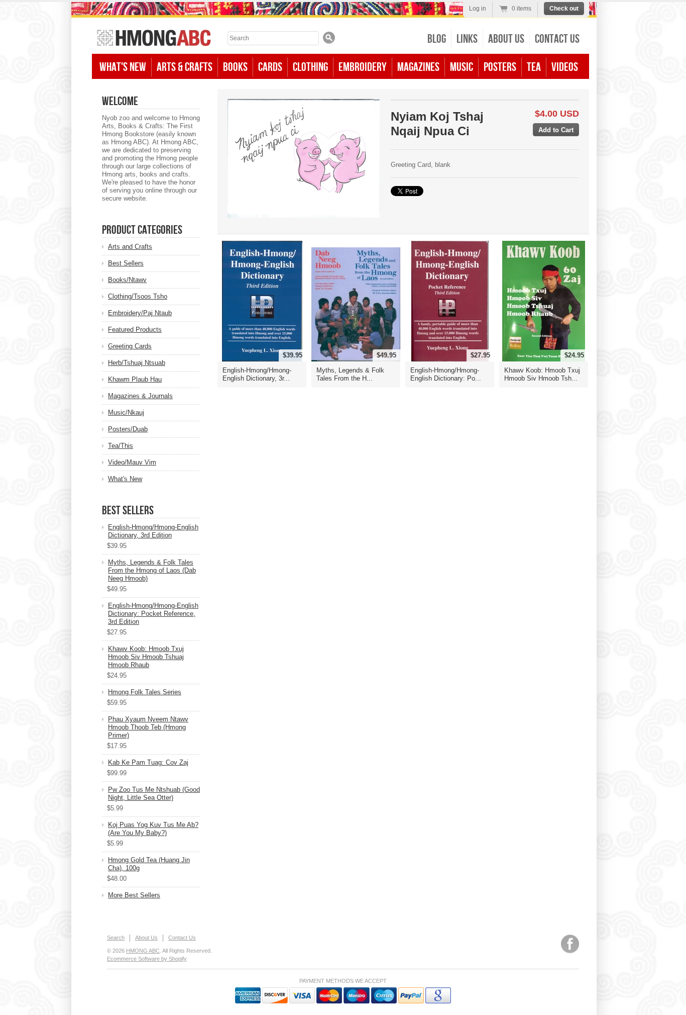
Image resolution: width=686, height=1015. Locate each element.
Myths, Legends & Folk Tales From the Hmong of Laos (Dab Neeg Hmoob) (152, 570)
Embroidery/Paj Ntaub (140, 313)
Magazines (418, 67)
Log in (477, 8)
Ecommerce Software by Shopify (147, 959)
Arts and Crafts (130, 246)
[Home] (154, 39)
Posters (500, 67)
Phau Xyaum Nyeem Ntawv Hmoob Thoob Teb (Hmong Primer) (148, 727)
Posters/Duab (128, 429)
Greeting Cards (130, 346)
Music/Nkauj (126, 412)
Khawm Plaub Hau (135, 379)
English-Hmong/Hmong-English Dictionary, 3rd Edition (153, 531)
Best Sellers (126, 263)
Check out (564, 8)
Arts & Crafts (184, 67)
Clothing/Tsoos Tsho (137, 296)
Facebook (570, 944)
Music (461, 67)
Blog (436, 39)
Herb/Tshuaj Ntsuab (136, 362)
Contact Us (557, 39)
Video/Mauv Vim (132, 462)
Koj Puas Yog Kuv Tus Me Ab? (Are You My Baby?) (153, 829)
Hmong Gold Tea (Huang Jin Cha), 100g (149, 864)
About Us (506, 39)
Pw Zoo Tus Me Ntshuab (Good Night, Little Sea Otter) (154, 793)
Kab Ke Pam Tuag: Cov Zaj (148, 762)
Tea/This (120, 445)
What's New (122, 67)
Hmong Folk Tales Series (144, 692)
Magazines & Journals (140, 396)
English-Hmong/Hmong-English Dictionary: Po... (445, 374)
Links (467, 39)
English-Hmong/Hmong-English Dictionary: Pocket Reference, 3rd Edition (153, 613)
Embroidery (362, 67)
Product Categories (142, 230)
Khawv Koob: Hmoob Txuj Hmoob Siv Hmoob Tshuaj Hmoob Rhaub (146, 657)
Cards (270, 67)
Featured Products (135, 329)
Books (235, 67)
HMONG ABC (143, 951)
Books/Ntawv (127, 280)
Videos (564, 67)
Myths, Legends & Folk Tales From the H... (350, 374)
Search (116, 938)
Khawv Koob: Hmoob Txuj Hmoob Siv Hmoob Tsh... (542, 374)
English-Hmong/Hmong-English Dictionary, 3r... (256, 374)
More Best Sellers (134, 895)
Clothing (310, 67)
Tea (534, 67)
